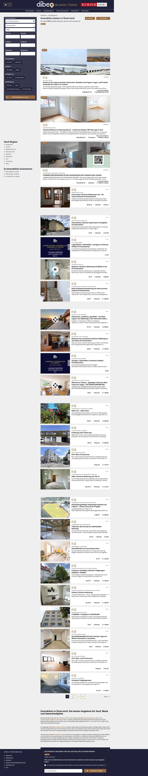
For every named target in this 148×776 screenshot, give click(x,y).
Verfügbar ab (9, 74)
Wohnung (86, 718)
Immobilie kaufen (59, 727)
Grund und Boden (62, 11)
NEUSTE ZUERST (103, 18)
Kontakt (8, 760)
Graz (91, 721)
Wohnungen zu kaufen (12, 174)
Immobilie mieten (59, 734)
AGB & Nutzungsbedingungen (16, 763)
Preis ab (7, 33)
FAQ (7, 767)
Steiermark (9, 156)
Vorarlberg (9, 161)
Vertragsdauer (9, 59)
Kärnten (8, 147)
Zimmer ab (8, 50)
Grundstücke (58, 720)
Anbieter (8, 66)
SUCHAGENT (90, 18)
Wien (7, 164)
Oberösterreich (10, 152)
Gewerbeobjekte (48, 11)
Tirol (7, 159)
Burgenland (9, 144)
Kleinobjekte (75, 11)
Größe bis (24, 42)
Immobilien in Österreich (64, 718)
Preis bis (23, 33)
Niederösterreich (11, 149)
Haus (93, 718)
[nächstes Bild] (68, 197)
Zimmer (100, 718)
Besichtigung (9, 82)
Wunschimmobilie (96, 739)
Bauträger (84, 11)
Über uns (9, 755)
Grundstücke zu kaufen (13, 176)
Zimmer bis (24, 50)
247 (83, 696)
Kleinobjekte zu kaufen (12, 171)
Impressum (9, 758)
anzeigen (20, 97)
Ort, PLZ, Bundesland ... (10, 18)
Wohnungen (30, 11)
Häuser (38, 11)
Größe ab (8, 42)
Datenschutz (10, 765)
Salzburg (8, 154)
